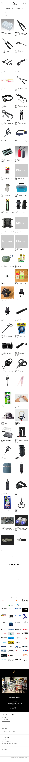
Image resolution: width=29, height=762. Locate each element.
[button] (2, 3)
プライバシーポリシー (6, 741)
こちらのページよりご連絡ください (9, 731)
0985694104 (14, 704)
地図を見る (19, 703)
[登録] (25, 752)
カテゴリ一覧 (3, 12)
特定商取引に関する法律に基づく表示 (9, 743)
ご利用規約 (4, 739)
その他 (3, 722)
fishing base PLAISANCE (18, 757)
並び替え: (2, 15)
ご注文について (5, 719)
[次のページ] (24, 556)
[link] (14, 685)
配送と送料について (6, 717)
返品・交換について (6, 721)
